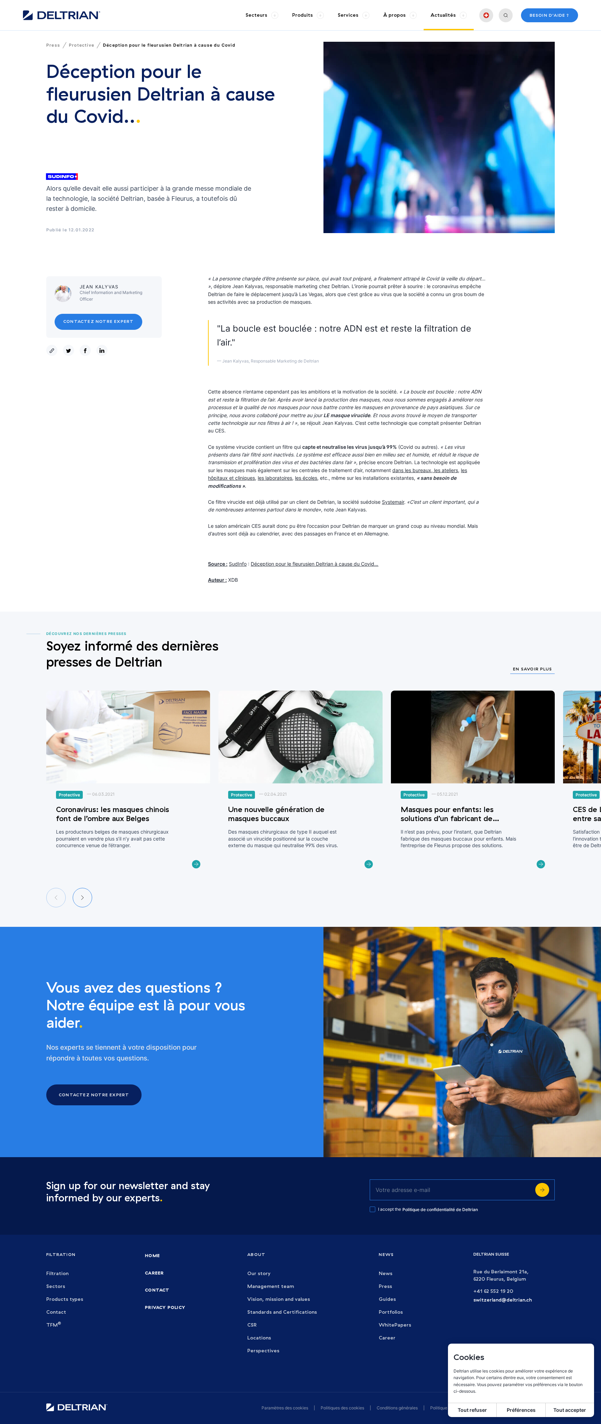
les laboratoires (275, 478)
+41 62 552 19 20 (493, 1291)
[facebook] (87, 350)
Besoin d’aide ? (549, 15)
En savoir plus (532, 669)
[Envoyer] (542, 1190)
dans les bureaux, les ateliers (425, 470)
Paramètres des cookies (285, 1407)
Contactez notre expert (98, 321)
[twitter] (70, 350)
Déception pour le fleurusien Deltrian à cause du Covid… (314, 564)
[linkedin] (103, 350)
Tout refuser (472, 1410)
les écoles (306, 478)
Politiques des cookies (342, 1407)
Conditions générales (397, 1407)
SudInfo (238, 564)
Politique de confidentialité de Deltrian (440, 1209)
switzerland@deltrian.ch (502, 1300)
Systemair (393, 502)
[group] (262, 15)
